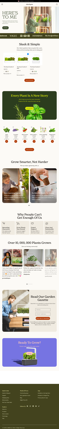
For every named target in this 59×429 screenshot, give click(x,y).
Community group (24, 393)
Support (4, 395)
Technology (4, 416)
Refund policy (5, 400)
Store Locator (5, 413)
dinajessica (27, 274)
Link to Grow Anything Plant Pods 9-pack (43, 130)
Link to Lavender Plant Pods (15, 129)
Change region (37, 1)
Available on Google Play (43, 395)
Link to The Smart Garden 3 (35, 54)
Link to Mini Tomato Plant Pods (24, 129)
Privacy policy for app (43, 397)
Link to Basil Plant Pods (6, 128)
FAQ (3, 418)
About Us (4, 409)
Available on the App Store (44, 393)
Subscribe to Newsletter (42, 318)
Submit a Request (6, 393)
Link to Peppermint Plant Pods (51, 129)
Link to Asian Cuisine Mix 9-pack (34, 129)
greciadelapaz (6, 278)
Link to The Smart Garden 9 (8, 54)
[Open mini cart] (57, 4)
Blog (21, 397)
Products (4, 411)
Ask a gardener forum (25, 395)
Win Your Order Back (7, 402)
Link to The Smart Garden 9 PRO (22, 54)
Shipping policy (5, 397)
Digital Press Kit (23, 400)
